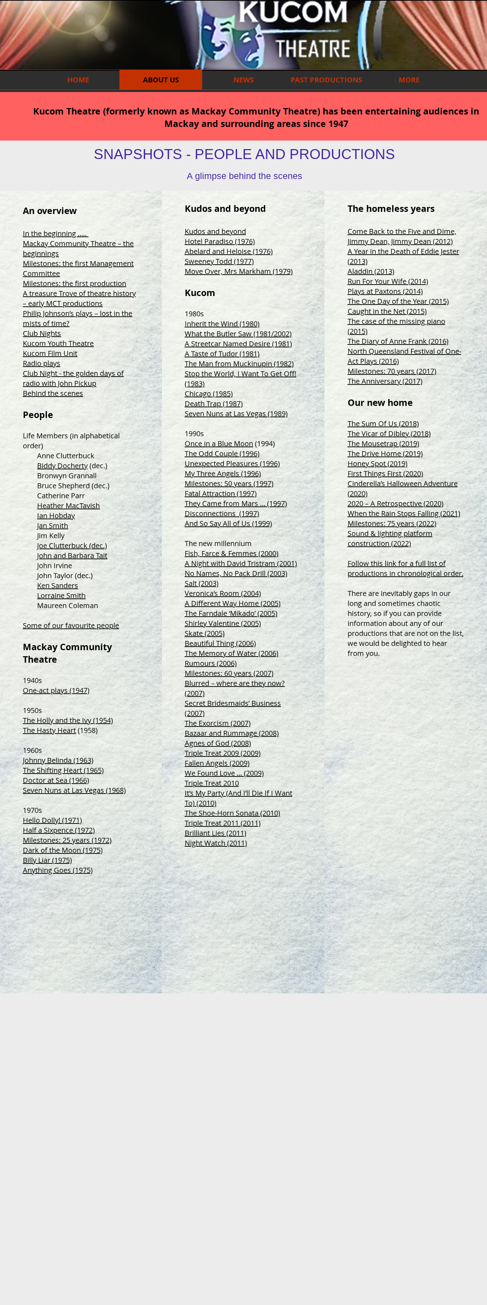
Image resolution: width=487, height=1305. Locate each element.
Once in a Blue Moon (219, 443)
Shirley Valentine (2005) (223, 623)
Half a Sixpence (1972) (59, 830)
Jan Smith (52, 525)
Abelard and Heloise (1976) (229, 251)
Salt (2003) (202, 583)
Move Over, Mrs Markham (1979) (239, 271)
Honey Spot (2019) (377, 463)
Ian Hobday (56, 515)
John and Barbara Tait (72, 555)
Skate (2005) (205, 633)
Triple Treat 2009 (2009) (223, 753)
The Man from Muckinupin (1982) (239, 363)
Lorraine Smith (61, 595)
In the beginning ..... (55, 233)
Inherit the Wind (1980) (222, 323)
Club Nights (42, 333)
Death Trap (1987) (214, 403)
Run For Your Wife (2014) (388, 281)
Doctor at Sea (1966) (56, 780)
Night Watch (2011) (216, 843)
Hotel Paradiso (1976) (220, 241)
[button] (326, 80)
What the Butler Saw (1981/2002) (238, 333)
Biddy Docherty (62, 465)
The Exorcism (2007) (218, 723)
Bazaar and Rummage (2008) (232, 733)
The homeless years (391, 208)
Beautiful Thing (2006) (220, 643)
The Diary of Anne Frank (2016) (398, 341)
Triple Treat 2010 (212, 783)
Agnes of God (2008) (218, 743)
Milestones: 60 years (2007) (229, 673)
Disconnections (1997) (222, 513)
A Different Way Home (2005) (233, 603)
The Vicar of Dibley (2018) (389, 433)
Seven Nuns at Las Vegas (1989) (236, 413)
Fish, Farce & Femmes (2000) (231, 553)
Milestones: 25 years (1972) (67, 840)
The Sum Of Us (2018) (383, 423)
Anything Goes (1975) (58, 870)
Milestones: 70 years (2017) (392, 371)
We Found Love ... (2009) (224, 773)
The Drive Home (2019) (385, 453)
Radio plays (41, 363)
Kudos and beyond (215, 231)
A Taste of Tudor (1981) (222, 353)
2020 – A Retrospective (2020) (396, 503)
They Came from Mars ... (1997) (236, 503)
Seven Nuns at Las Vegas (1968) (74, 790)
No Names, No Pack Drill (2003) (236, 573)
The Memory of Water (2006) (231, 653)
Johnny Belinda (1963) (58, 760)
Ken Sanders (57, 585)
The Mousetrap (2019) (383, 443)
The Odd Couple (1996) (222, 453)
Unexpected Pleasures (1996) (232, 463)
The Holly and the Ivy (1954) (68, 720)
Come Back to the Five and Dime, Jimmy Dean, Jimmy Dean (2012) (402, 236)
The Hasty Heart (49, 730)
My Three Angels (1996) (223, 473)
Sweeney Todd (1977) (219, 261)
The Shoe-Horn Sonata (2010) (232, 813)
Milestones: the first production (74, 283)
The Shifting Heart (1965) (63, 770)
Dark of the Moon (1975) (63, 850)
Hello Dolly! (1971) (52, 820)
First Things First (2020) (385, 473)
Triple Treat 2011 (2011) (223, 823)
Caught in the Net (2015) (387, 311)
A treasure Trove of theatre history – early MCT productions (79, 298)
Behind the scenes (53, 393)
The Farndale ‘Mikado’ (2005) (231, 613)
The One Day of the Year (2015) (398, 301)
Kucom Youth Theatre (58, 343)
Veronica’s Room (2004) (223, 593)
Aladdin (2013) (371, 271)
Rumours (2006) (211, 663)
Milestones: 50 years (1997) (229, 483)
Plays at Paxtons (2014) (385, 291)
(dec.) (97, 465)
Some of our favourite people (71, 625)
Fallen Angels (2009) (217, 763)
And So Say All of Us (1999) (228, 523)
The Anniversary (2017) (385, 381)
